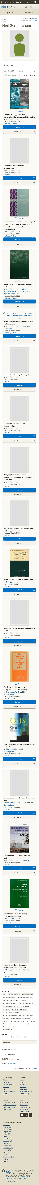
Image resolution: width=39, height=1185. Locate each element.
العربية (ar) (6, 1125)
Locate (19, 178)
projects (8, 1176)
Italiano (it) (7, 1143)
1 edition (7, 381)
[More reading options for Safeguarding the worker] (34, 645)
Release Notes (25, 1112)
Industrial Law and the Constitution (18, 528)
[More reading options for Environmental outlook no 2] (34, 817)
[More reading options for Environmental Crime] (34, 244)
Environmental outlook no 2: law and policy (19, 799)
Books (22, 1082)
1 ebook (14, 123)
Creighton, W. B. (12, 692)
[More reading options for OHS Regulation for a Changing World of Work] (34, 764)
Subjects (23, 1087)
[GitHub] (30, 1115)
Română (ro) (7, 1150)
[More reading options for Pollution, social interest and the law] (34, 594)
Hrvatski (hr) (7, 1141)
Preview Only (19, 127)
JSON (35, 1068)
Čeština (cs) (7, 1127)
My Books (10, 12)
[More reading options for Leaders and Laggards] (34, 132)
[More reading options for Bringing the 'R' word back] (34, 494)
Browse (28, 12)
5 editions (7, 175)
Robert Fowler (20, 803)
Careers (6, 1087)
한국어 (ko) (7, 1145)
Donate (19, 2)
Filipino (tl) (7, 1161)
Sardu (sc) (6, 1152)
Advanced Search (26, 1091)
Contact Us (24, 1105)
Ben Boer (9, 803)
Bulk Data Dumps (9, 1107)
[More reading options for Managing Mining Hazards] (34, 984)
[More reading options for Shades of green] (34, 306)
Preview (21, 111)
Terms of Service (9, 1091)
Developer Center (9, 1102)
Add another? (19, 66)
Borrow (17, 239)
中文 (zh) (6, 1159)
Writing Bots (7, 1109)
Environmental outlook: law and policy (17, 856)
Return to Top (24, 1094)
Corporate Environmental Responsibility (14, 167)
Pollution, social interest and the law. (18, 579)
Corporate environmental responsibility (14, 424)
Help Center (24, 1102)
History (35, 20)
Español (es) (7, 1134)
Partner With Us (8, 1084)
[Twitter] (26, 1115)
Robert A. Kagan (21, 291)
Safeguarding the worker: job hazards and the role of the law (19, 629)
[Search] (26, 7)
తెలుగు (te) (6, 1154)
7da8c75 (14, 1181)
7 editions (7, 123)
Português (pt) (8, 1148)
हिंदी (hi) (5, 1138)
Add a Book (24, 1109)
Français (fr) (7, 1136)
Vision (5, 1080)
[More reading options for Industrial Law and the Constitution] (34, 543)
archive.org (10, 1178)
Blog (4, 1089)
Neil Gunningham (13, 119)
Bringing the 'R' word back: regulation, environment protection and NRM (18, 477)
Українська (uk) (8, 1157)
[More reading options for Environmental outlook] (34, 873)
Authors (22, 1084)
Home (22, 1080)
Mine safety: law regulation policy (17, 374)
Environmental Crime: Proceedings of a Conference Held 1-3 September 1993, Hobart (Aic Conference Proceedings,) (19, 225)
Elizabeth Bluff (12, 749)
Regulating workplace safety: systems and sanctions (19, 322)
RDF (31, 1068)
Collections (23, 1089)
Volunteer (6, 1082)
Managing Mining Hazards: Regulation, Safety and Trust (15, 966)
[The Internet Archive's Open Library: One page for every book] (8, 7)
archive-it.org (21, 1178)
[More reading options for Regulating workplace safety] (34, 341)
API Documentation (9, 1105)
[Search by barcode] (31, 7)
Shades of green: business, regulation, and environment (19, 285)
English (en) (7, 1132)
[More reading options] (34, 239)
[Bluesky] (22, 1115)
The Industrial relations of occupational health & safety (15, 688)
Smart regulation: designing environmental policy (15, 915)
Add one (12, 1063)
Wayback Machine (25, 1176)
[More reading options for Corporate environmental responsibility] (34, 183)
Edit (4, 20)
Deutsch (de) (7, 1129)
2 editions (7, 236)
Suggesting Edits (25, 1107)
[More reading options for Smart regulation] (34, 931)
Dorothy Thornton (11, 294)
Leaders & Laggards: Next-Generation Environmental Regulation (19, 115)
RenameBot (33, 18)
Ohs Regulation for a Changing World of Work (19, 745)
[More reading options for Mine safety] (34, 389)
